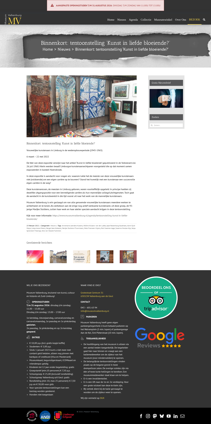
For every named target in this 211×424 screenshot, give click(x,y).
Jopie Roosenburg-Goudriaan (117, 226)
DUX (102, 398)
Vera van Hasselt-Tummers (51, 231)
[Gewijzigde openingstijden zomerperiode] (81, 251)
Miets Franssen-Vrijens (92, 228)
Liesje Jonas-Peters (38, 228)
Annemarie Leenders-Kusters (72, 226)
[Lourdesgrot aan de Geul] (104, 251)
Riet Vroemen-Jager (108, 228)
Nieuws (53, 226)
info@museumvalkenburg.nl (95, 311)
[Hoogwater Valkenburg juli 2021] (58, 251)
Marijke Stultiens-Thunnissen (72, 228)
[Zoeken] (204, 20)
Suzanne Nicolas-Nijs (123, 228)
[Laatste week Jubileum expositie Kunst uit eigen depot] (128, 251)
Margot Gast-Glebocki (53, 228)
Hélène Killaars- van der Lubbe (94, 226)
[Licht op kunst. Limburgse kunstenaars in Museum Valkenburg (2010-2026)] (35, 251)
